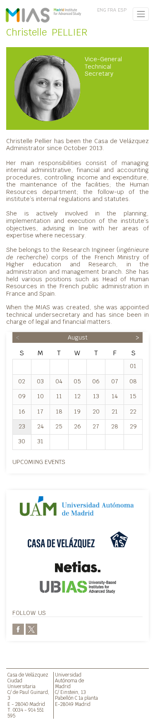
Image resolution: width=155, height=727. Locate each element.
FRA (111, 10)
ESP (122, 10)
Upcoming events (38, 462)
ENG (101, 10)
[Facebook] (18, 629)
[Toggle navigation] (141, 14)
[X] (31, 629)
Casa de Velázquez (27, 675)
